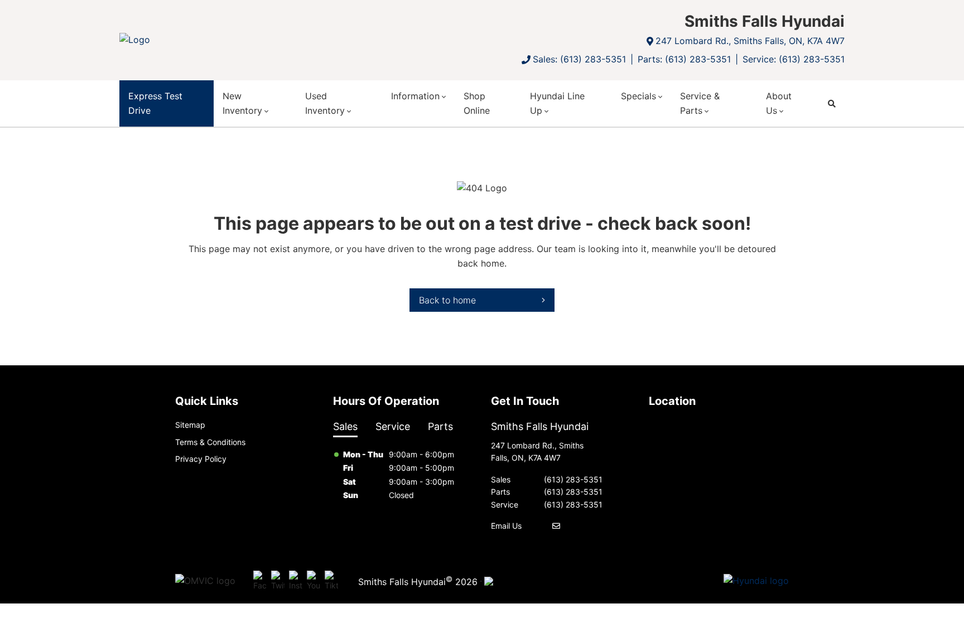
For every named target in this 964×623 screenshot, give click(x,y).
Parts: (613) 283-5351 (684, 59)
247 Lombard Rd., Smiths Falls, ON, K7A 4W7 (750, 40)
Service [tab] (392, 426)
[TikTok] (331, 581)
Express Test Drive (155, 103)
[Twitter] (278, 581)
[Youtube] (313, 581)
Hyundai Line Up (557, 103)
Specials (638, 96)
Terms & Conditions (210, 442)
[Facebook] (260, 581)
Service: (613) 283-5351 (794, 59)
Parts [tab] (440, 426)
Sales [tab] (345, 426)
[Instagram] (295, 581)
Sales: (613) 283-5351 (579, 59)
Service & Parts (700, 103)
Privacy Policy (200, 458)
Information (415, 96)
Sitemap (190, 424)
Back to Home (447, 300)
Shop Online (477, 103)
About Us (779, 103)
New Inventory (242, 103)
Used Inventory (325, 103)
